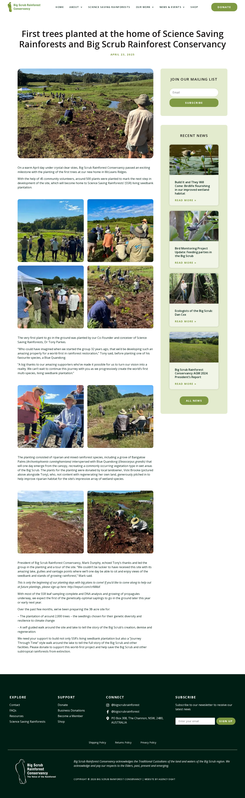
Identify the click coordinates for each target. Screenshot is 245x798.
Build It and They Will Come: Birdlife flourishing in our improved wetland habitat (192, 187)
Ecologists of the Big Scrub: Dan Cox (194, 313)
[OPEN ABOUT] (81, 7)
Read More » (185, 200)
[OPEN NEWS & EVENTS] (184, 7)
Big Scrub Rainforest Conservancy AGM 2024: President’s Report (191, 373)
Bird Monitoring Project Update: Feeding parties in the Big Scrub (193, 252)
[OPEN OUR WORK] (153, 7)
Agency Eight (167, 779)
